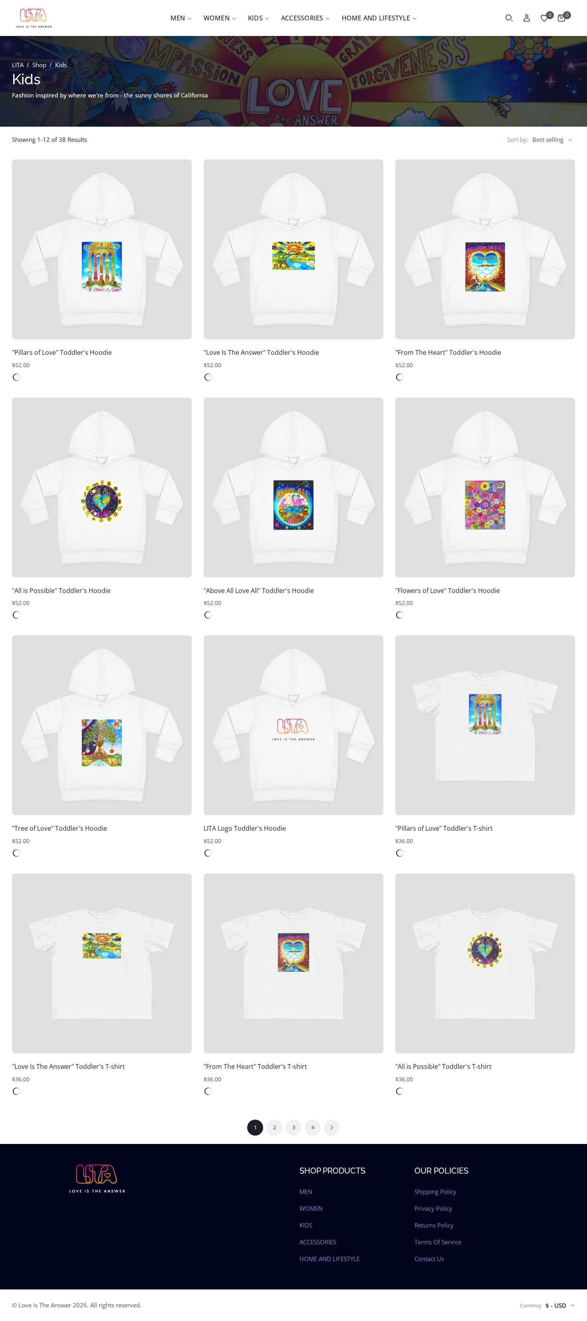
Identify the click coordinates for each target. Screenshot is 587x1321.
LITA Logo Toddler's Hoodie (245, 828)
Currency (530, 1305)
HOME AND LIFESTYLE (329, 1259)
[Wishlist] (544, 18)
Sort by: (517, 139)
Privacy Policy (433, 1208)
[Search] (509, 18)
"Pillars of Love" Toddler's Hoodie (62, 352)
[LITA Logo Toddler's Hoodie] (293, 725)
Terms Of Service (437, 1242)
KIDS (305, 1225)
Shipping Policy (435, 1192)
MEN (305, 1192)
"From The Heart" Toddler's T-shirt (255, 1066)
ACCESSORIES (317, 1242)
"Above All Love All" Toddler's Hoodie (259, 590)
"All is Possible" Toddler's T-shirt (443, 1066)
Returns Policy (434, 1225)
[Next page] (332, 1128)
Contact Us (429, 1259)
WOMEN (311, 1208)
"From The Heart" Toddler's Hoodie (448, 352)
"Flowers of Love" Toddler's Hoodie (447, 590)
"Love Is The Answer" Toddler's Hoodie (261, 352)
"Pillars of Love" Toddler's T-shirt (444, 828)
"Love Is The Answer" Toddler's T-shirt (68, 1066)
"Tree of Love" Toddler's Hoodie (59, 828)
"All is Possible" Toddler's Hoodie (61, 590)
